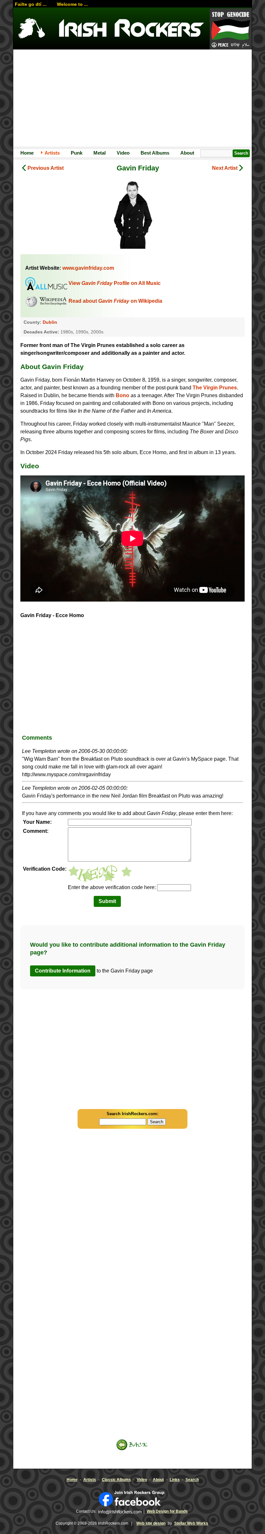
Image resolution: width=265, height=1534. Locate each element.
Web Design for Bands (167, 1511)
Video (123, 153)
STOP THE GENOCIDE (231, 29)
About (187, 153)
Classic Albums (116, 1479)
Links (175, 1479)
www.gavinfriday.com (88, 268)
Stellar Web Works (191, 1523)
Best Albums (155, 153)
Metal (99, 153)
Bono (122, 395)
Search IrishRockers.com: (132, 1113)
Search (192, 1479)
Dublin (50, 322)
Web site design (150, 1523)
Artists (52, 153)
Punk (76, 153)
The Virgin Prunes (215, 387)
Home (27, 153)
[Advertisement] (132, 98)
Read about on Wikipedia (115, 301)
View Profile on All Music (115, 283)
